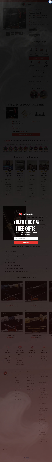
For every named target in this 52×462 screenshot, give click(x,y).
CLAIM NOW (26, 242)
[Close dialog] (49, 2)
